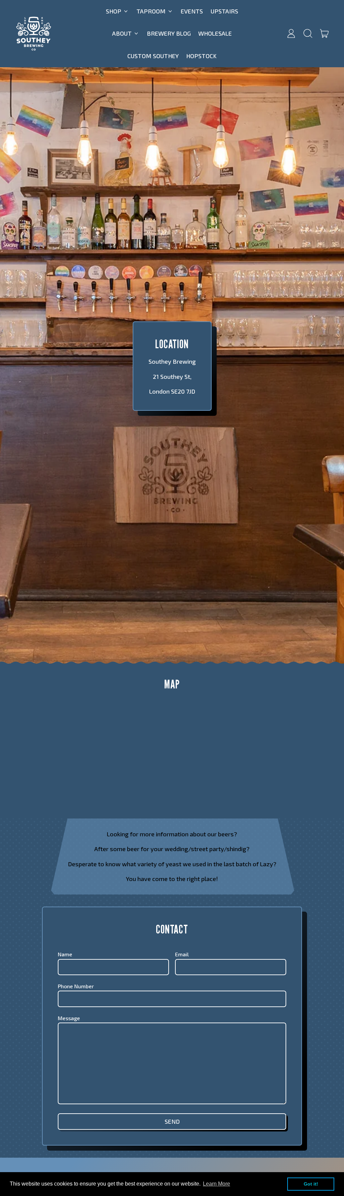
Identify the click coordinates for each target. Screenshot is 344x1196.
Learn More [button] (216, 1184)
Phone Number (76, 986)
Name (65, 954)
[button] (307, 34)
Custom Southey (153, 55)
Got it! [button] (311, 1184)
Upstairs (224, 11)
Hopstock (201, 55)
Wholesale (215, 33)
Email (182, 954)
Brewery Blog (169, 33)
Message (69, 1018)
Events (192, 11)
